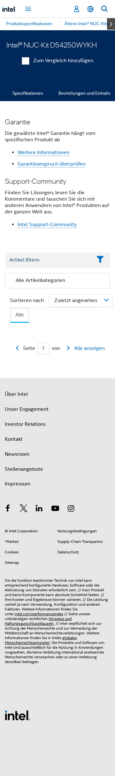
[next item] (111, 24)
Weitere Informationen (43, 152)
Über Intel (16, 394)
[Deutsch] (90, 9)
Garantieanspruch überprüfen (52, 164)
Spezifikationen (27, 93)
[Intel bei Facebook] (7, 509)
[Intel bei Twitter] (23, 509)
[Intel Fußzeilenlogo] (17, 715)
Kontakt (14, 439)
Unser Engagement (27, 409)
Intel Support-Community (47, 224)
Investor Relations (25, 424)
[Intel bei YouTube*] (55, 509)
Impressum (17, 484)
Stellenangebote (24, 469)
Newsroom (17, 454)
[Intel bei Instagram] (70, 509)
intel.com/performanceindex (39, 613)
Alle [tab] (19, 315)
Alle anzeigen (89, 348)
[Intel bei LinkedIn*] (39, 509)
